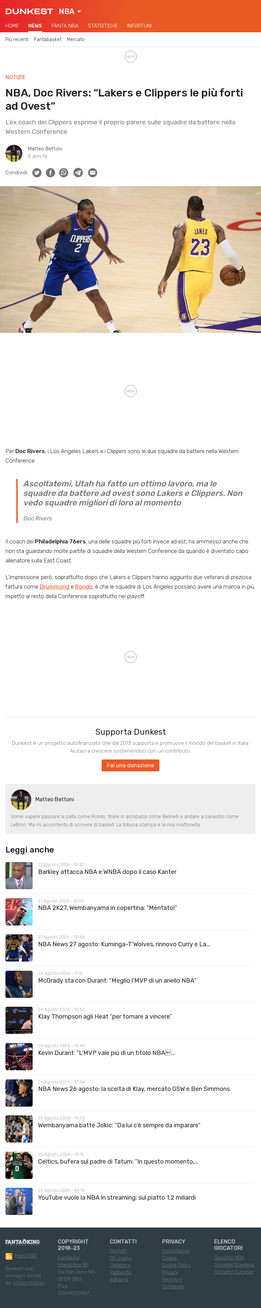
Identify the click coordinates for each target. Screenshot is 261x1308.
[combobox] (70, 11)
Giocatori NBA (229, 1258)
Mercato (76, 39)
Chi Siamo (121, 1258)
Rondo (83, 586)
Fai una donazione (130, 765)
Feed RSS (25, 1256)
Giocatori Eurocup (233, 1272)
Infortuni (139, 26)
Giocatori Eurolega (234, 1265)
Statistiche (103, 26)
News (35, 26)
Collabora (120, 1265)
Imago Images (29, 1283)
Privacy (170, 1272)
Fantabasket (48, 39)
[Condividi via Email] (92, 172)
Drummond (55, 586)
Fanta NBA (65, 26)
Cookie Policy (176, 1265)
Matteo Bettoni (45, 149)
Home (12, 26)
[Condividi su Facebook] (50, 172)
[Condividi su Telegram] (78, 172)
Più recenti (17, 39)
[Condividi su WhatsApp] (63, 172)
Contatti (118, 1251)
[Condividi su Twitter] (36, 172)
